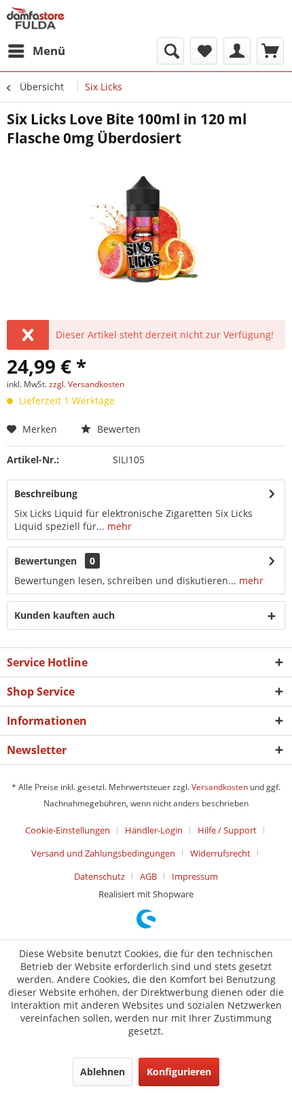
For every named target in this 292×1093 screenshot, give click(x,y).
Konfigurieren (179, 1071)
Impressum (195, 876)
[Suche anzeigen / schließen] (170, 51)
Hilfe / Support (227, 830)
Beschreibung (45, 493)
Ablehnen (102, 1071)
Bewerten (117, 429)
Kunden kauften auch (64, 615)
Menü (49, 50)
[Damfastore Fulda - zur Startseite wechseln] (36, 19)
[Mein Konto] (237, 51)
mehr (118, 526)
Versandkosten (219, 787)
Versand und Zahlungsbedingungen (103, 853)
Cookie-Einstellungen (67, 830)
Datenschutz (99, 876)
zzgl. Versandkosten (86, 384)
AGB (148, 876)
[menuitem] (36, 51)
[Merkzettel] (203, 51)
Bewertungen (45, 560)
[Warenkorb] (270, 51)
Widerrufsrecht (220, 853)
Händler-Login (154, 830)
